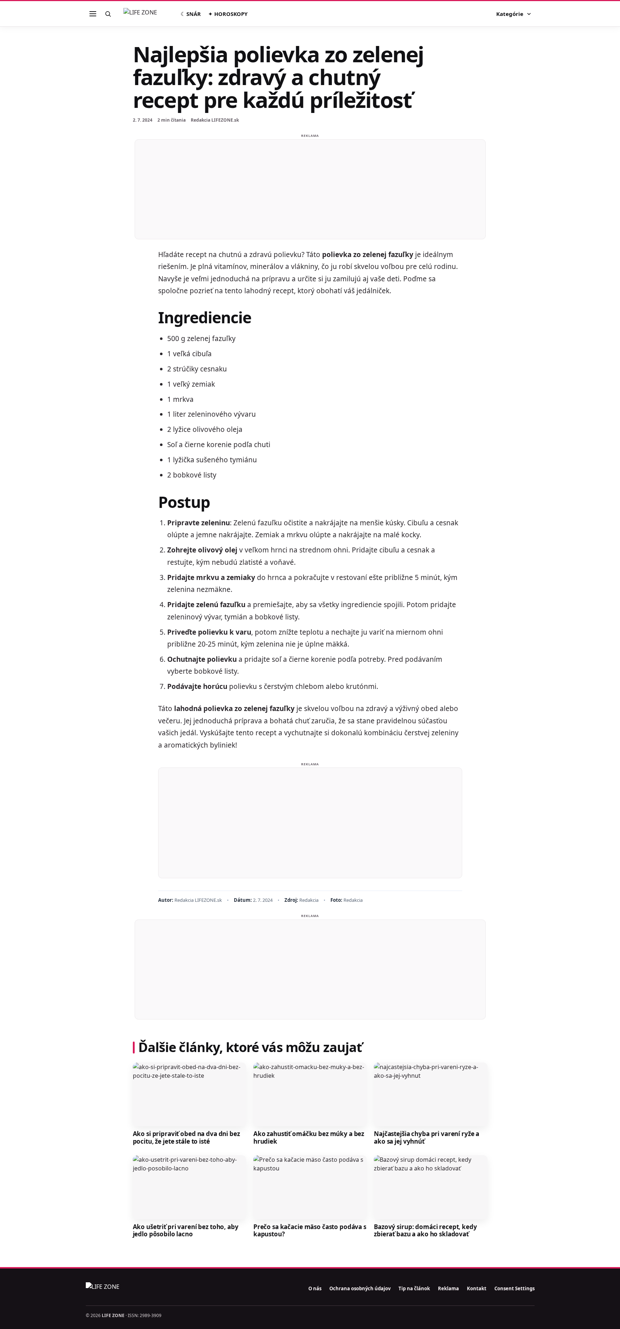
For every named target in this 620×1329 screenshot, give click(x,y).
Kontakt (476, 1288)
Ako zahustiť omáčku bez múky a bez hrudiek (308, 1137)
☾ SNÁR (191, 13)
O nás (314, 1288)
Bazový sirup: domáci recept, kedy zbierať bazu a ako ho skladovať (425, 1230)
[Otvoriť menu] (93, 14)
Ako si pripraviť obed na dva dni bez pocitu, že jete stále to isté (186, 1137)
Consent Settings (514, 1288)
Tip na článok (414, 1288)
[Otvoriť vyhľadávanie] (108, 14)
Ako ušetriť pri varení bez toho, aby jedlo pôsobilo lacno (186, 1230)
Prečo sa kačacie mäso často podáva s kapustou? (309, 1230)
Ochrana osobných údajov (360, 1288)
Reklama (448, 1288)
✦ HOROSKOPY (228, 13)
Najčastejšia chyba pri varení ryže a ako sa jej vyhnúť (426, 1137)
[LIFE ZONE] (148, 14)
